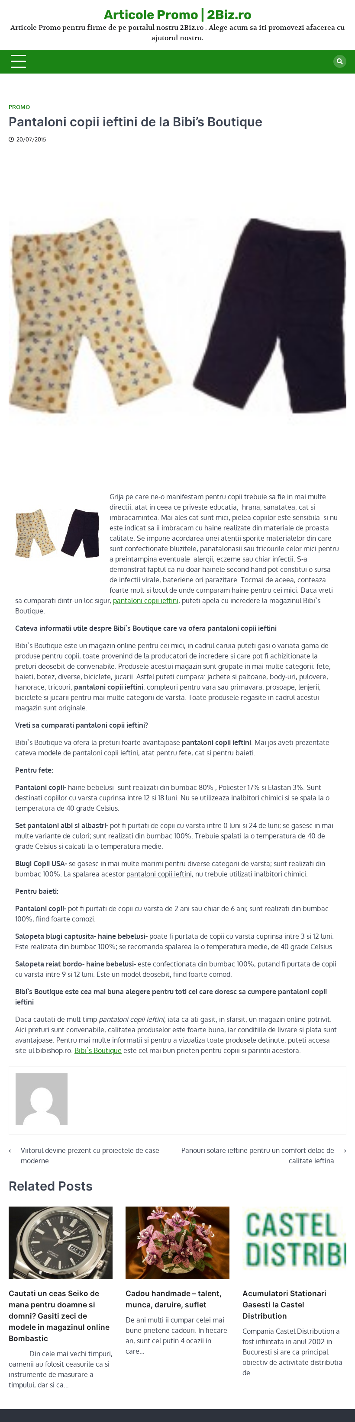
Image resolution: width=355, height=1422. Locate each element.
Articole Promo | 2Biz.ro (178, 14)
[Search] (339, 61)
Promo (19, 107)
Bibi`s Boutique (98, 1050)
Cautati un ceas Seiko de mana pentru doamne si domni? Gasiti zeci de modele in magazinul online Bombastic (59, 1316)
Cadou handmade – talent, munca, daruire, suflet (174, 1299)
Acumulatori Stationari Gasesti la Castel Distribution (284, 1304)
